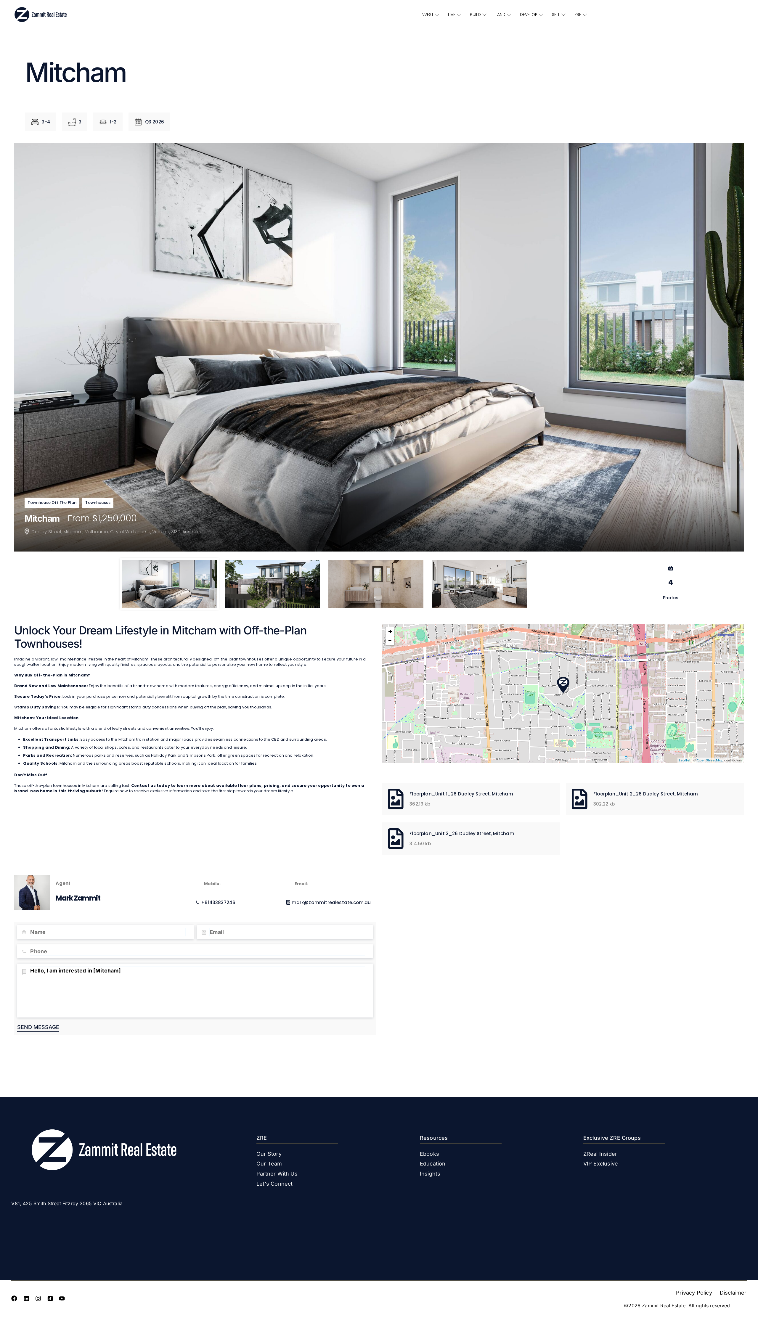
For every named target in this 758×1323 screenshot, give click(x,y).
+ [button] (390, 631)
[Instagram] (38, 1298)
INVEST (427, 14)
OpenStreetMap (710, 760)
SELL (556, 14)
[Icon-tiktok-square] (50, 1298)
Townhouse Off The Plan (52, 502)
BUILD (475, 14)
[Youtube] (62, 1298)
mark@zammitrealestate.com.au (331, 902)
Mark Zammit (78, 898)
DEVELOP (528, 14)
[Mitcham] (563, 684)
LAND (500, 14)
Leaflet (684, 760)
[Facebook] (14, 1298)
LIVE (451, 14)
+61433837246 (218, 902)
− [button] (390, 640)
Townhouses (97, 502)
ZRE (577, 14)
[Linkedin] (26, 1298)
